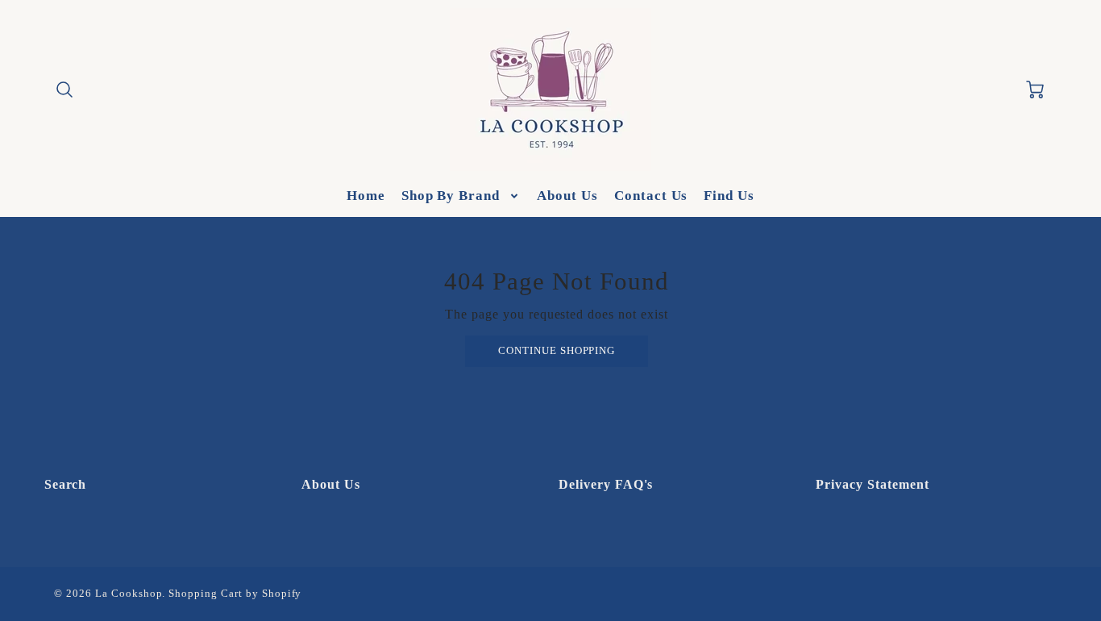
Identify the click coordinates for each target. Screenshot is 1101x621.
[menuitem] (366, 196)
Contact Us (651, 195)
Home (366, 195)
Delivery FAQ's (606, 484)
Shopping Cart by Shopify (234, 593)
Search (65, 484)
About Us (567, 195)
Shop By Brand (450, 195)
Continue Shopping (556, 350)
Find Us (729, 195)
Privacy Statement (872, 484)
